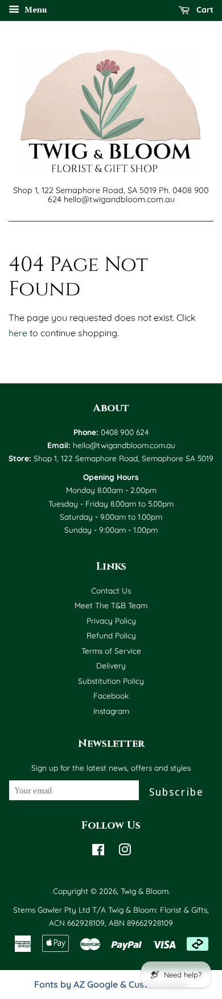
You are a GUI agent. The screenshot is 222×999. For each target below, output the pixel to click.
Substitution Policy (111, 680)
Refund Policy (111, 635)
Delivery (111, 665)
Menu (34, 9)
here (18, 332)
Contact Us (111, 590)
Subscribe (176, 792)
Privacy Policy (111, 620)
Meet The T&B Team (111, 605)
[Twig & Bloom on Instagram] (124, 851)
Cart (203, 10)
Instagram (111, 711)
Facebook (111, 695)
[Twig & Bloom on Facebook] (98, 851)
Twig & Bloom (144, 891)
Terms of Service (111, 650)
